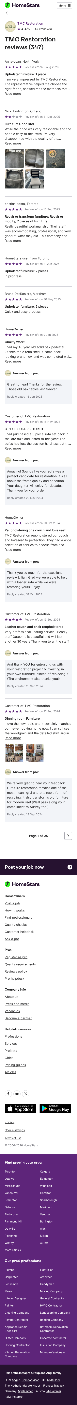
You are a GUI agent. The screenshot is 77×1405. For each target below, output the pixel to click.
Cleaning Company (17, 1312)
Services (11, 1043)
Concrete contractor (53, 1338)
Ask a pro (12, 939)
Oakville (10, 1228)
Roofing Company (51, 1319)
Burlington (46, 1221)
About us (11, 997)
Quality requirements (20, 964)
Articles (10, 1072)
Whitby (9, 1242)
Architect (46, 1277)
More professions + (52, 1352)
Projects (11, 1051)
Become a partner (18, 1018)
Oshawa (10, 1207)
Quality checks (16, 925)
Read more (13, 94)
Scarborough (48, 1200)
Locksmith (11, 1284)
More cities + (13, 1250)
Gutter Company (15, 1338)
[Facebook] (8, 1093)
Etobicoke (11, 1214)
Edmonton (46, 1178)
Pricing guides (15, 1065)
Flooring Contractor (17, 1345)
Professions (13, 1036)
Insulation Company (53, 1345)
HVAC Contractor (51, 1305)
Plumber (10, 1269)
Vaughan (45, 1214)
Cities (9, 1058)
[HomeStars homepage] (25, 5)
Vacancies (12, 1011)
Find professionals (18, 917)
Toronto (10, 1171)
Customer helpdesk (19, 932)
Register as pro (16, 957)
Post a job (12, 903)
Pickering (11, 1235)
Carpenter (11, 1277)
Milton (44, 1235)
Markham (46, 1207)
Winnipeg (46, 1185)
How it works (15, 910)
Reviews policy (16, 971)
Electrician (46, 1269)
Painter (9, 1305)
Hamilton (45, 1193)
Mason (9, 1291)
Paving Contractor (16, 1319)
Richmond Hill (13, 1221)
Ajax (43, 1228)
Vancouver (11, 1193)
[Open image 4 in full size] (14, 178)
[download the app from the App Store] (20, 1108)
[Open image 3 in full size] (55, 158)
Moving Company (51, 1291)
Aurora (44, 1242)
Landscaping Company (55, 1312)
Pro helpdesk (14, 978)
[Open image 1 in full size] (14, 158)
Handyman (47, 1284)
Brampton (11, 1200)
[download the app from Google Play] (55, 1108)
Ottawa (9, 1178)
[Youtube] (17, 1093)
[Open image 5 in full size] (34, 178)
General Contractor (52, 1298)
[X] (25, 1093)
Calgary (45, 1171)
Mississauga (12, 1185)
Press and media (17, 1004)
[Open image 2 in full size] (34, 158)
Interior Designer (15, 1298)
